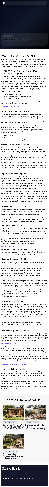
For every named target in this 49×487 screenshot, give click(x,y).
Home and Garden (8, 35)
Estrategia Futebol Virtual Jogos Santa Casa (15, 364)
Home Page (6, 478)
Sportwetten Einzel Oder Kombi (10, 106)
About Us (33, 483)
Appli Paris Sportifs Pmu (8, 246)
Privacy (37, 483)
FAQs (17, 478)
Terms (42, 483)
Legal (45, 483)
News (12, 478)
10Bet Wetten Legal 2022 (8, 343)
